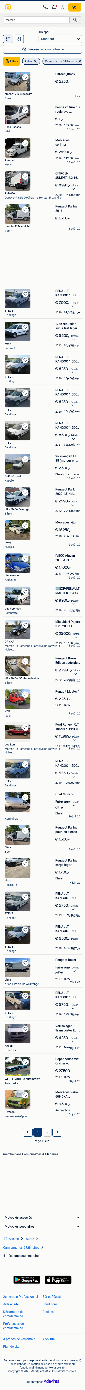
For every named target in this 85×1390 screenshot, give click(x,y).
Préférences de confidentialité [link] (13, 1326)
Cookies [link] (48, 1312)
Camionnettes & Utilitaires (61, 61)
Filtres (14, 61)
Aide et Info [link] (11, 1304)
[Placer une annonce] (74, 7)
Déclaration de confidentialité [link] (13, 1314)
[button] (54, 7)
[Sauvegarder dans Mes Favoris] (25, 77)
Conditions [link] (50, 1304)
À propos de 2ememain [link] (19, 1339)
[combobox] (37, 19)
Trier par (44, 32)
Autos (28, 61)
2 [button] (47, 1132)
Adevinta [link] (48, 1339)
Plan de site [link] (11, 1346)
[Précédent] (28, 1132)
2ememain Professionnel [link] (20, 1297)
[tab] (8, 39)
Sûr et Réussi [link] (51, 1297)
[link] (8, 7)
